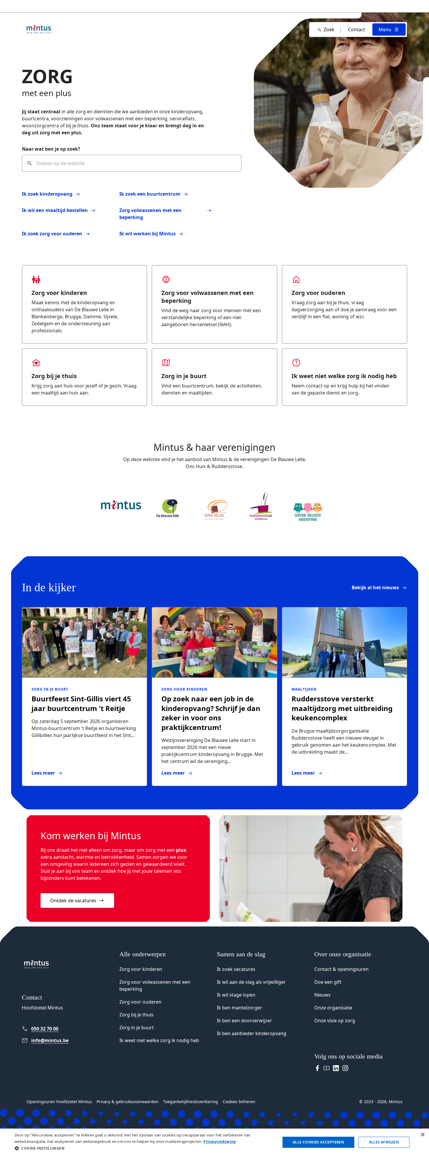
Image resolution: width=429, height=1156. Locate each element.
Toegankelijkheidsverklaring (190, 1101)
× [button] (422, 1135)
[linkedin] (336, 1068)
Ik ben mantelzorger (239, 1007)
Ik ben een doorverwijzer (244, 1020)
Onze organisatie (333, 1007)
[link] (379, 587)
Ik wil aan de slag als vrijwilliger (251, 982)
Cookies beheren (239, 1101)
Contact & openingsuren (341, 969)
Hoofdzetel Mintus (42, 1007)
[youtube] (326, 1068)
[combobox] (131, 163)
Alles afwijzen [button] (384, 1142)
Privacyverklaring (219, 1141)
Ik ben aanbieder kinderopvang (251, 1033)
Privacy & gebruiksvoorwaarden (127, 1101)
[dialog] (214, 1142)
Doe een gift (327, 982)
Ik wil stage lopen (236, 995)
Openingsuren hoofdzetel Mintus (59, 1101)
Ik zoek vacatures (236, 969)
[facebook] (317, 1068)
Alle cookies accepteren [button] (318, 1142)
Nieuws (322, 995)
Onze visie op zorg (334, 1020)
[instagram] (345, 1068)
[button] (144, 1148)
